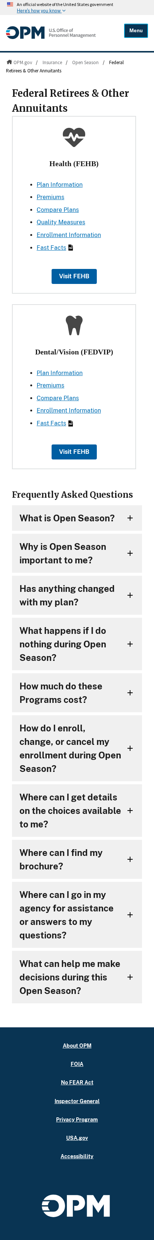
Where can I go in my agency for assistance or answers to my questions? (66, 914)
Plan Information (60, 184)
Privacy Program (77, 1119)
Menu (136, 30)
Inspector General (77, 1101)
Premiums (50, 197)
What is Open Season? (67, 518)
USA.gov (77, 1138)
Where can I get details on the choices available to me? (70, 810)
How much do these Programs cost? (60, 693)
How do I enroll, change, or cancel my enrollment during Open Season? (70, 748)
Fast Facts (51, 247)
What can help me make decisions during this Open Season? (69, 977)
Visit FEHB (74, 276)
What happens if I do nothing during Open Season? (62, 644)
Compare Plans (58, 209)
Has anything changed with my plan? (67, 595)
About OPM (77, 1045)
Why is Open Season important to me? (62, 553)
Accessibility (77, 1156)
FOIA (77, 1064)
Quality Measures (61, 222)
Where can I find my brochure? (61, 859)
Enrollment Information (69, 235)
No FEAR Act (77, 1082)
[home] (51, 37)
